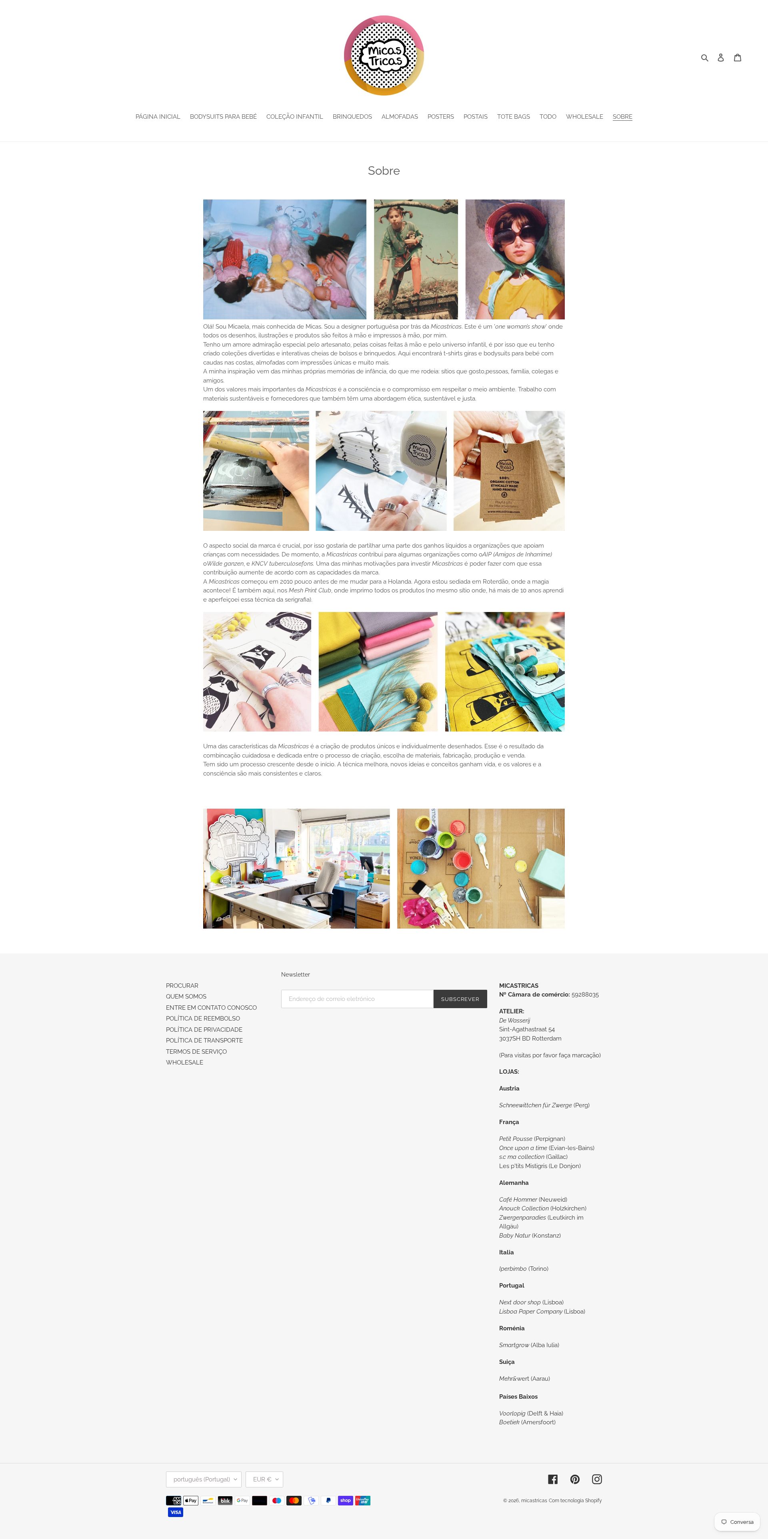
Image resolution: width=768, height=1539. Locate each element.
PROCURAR (182, 985)
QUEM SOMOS (186, 996)
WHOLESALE (184, 1062)
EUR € (262, 1479)
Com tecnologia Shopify (575, 1500)
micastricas (534, 1500)
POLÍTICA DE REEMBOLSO (203, 1018)
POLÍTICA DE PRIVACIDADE (204, 1029)
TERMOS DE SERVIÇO (196, 1051)
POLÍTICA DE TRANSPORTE (204, 1040)
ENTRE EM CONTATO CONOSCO (211, 1007)
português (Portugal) (202, 1479)
